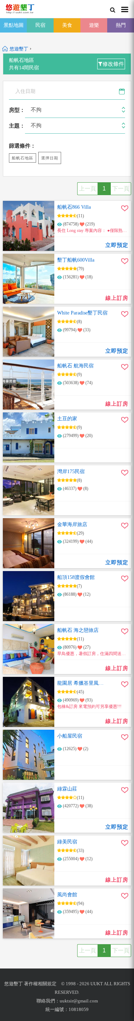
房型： (17, 110)
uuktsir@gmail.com (79, 1000)
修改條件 (113, 64)
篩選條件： (22, 146)
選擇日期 (49, 158)
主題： (17, 126)
